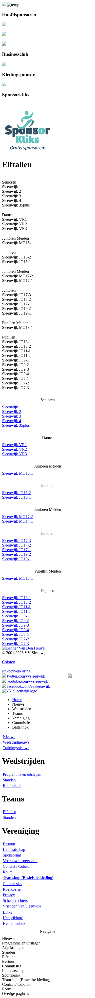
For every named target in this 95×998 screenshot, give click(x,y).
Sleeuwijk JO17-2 (16, 299)
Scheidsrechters (15, 900)
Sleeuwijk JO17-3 (16, 540)
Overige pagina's (15, 993)
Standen (9, 780)
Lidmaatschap (14, 849)
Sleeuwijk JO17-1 (16, 304)
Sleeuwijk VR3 (14, 228)
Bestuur (9, 844)
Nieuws (9, 736)
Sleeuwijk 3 (11, 196)
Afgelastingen (13, 947)
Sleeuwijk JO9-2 (15, 364)
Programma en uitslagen (22, 774)
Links (7, 912)
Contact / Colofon (17, 866)
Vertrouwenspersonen (20, 861)
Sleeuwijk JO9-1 (15, 360)
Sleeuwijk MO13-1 (17, 578)
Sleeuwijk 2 (11, 191)
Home (17, 699)
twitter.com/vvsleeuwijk (26, 676)
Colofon (8, 662)
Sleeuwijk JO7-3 (15, 387)
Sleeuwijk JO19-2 (16, 308)
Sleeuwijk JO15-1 (16, 262)
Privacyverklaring (16, 671)
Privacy (9, 895)
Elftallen (9, 812)
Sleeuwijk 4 (11, 200)
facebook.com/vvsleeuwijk (28, 686)
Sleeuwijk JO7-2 (15, 383)
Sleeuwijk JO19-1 (16, 313)
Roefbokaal (12, 785)
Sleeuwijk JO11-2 (16, 355)
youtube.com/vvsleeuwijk (27, 681)
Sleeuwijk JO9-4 (15, 374)
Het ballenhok (14, 923)
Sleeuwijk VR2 (14, 224)
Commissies (12, 884)
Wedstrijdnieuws (16, 742)
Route (7, 872)
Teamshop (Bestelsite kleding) (26, 980)
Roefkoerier (12, 889)
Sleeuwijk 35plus (16, 205)
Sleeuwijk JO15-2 (16, 492)
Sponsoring (12, 855)
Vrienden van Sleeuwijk (22, 906)
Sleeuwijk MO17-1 (17, 280)
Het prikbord (13, 918)
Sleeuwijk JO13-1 (16, 597)
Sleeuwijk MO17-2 (17, 516)
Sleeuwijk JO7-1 (15, 378)
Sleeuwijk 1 (11, 407)
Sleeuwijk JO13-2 (16, 346)
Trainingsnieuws (16, 748)
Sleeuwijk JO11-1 (16, 351)
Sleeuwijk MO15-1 (17, 473)
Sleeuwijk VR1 (14, 445)
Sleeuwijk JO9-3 (15, 369)
